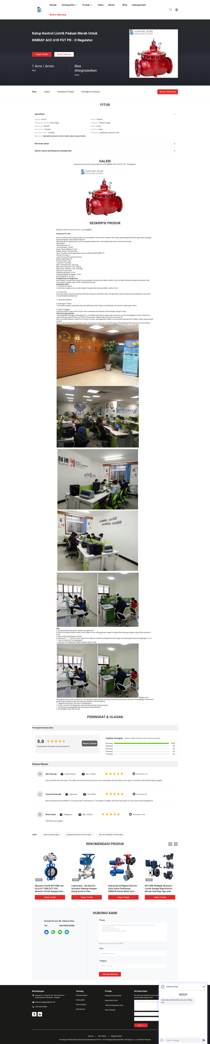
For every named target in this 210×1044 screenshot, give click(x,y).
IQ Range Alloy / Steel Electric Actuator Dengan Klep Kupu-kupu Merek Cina (123, 888)
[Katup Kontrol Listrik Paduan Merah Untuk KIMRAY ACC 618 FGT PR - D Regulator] (153, 53)
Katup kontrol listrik (111, 1000)
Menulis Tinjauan (89, 743)
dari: (102, 948)
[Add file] (162, 1040)
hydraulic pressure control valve (79, 835)
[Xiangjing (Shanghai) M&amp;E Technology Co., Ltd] (39, 9)
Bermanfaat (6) (141, 794)
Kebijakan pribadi (116, 1036)
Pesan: (102, 920)
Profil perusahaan (81, 995)
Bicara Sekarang (64, 54)
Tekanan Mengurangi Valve (114, 1005)
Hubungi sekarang (110, 974)
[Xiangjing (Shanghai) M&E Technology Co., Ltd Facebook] (34, 1014)
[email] (46, 932)
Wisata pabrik (80, 1000)
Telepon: (103, 961)
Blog (124, 5)
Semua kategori (110, 1010)
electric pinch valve (51, 835)
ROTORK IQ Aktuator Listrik (49, 885)
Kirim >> (141, 1025)
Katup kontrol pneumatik (113, 995)
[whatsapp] (53, 932)
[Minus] (203, 986)
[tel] (73, 932)
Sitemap (90, 1036)
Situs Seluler (102, 1036)
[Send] (204, 1040)
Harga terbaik (42, 54)
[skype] (67, 932)
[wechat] (60, 932)
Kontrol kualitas (81, 1004)
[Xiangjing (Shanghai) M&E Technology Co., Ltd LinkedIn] (40, 1014)
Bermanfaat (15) (142, 774)
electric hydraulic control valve (111, 835)
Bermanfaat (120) (139, 814)
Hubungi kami (80, 1009)
